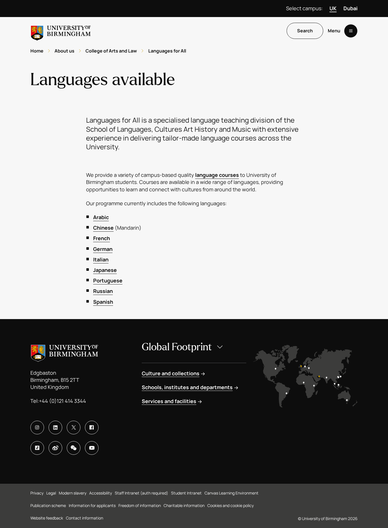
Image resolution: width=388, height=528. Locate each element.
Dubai (350, 8)
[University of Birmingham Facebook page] (92, 427)
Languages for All (167, 51)
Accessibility (100, 493)
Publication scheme (48, 505)
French (101, 238)
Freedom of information (139, 505)
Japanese (105, 270)
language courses (217, 174)
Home (36, 51)
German (102, 249)
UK (333, 8)
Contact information (84, 518)
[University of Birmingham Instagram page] (37, 427)
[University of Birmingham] (60, 30)
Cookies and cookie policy (230, 505)
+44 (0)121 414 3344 (62, 400)
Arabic (101, 217)
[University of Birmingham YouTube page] (92, 448)
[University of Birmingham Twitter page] (73, 427)
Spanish (103, 301)
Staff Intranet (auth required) (141, 493)
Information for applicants (92, 505)
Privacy (36, 493)
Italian (101, 259)
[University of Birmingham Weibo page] (55, 448)
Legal (51, 493)
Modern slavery (72, 493)
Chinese (103, 227)
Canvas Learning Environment (231, 493)
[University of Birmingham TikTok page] (37, 448)
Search (305, 31)
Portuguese (107, 280)
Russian (103, 291)
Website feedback (46, 518)
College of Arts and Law (111, 51)
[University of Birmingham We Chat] (73, 448)
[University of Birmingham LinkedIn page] (55, 427)
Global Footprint (177, 347)
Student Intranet (186, 493)
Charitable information (184, 505)
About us (64, 51)
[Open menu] (351, 31)
